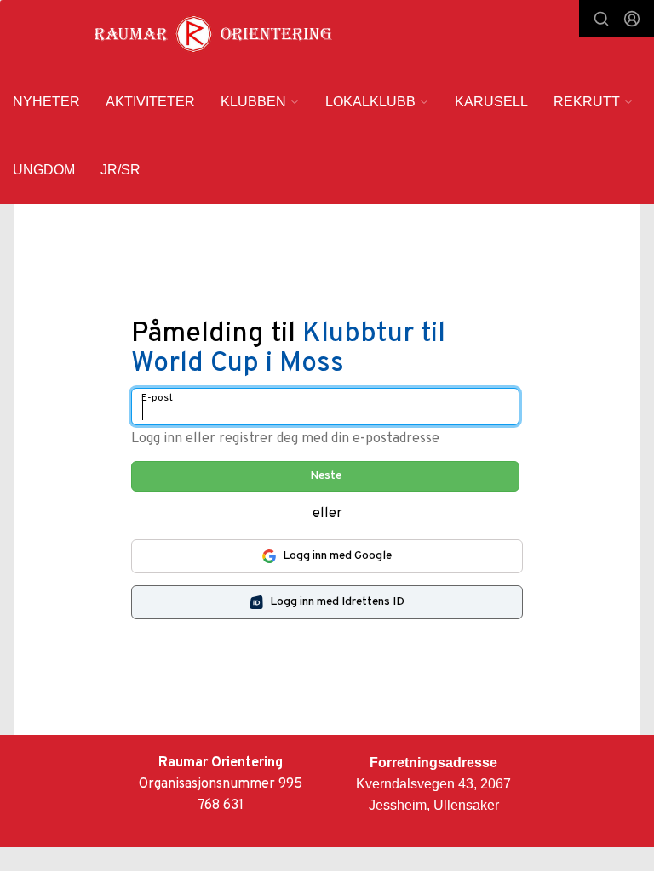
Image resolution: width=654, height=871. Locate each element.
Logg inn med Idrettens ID (337, 602)
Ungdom (44, 169)
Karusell (491, 101)
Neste (325, 476)
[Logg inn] (632, 18)
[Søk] (601, 18)
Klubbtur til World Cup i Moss (288, 349)
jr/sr (120, 169)
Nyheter (46, 101)
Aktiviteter (150, 101)
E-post (157, 398)
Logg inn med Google (337, 556)
